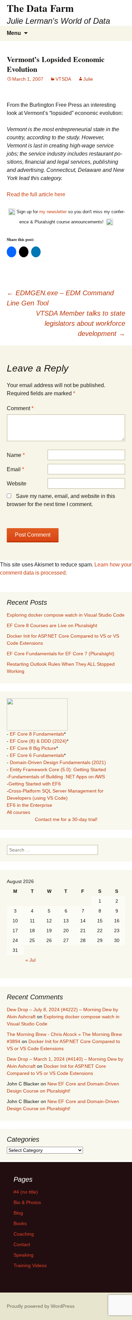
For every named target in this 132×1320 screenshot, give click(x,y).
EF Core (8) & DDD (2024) (38, 741)
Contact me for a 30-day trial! (66, 819)
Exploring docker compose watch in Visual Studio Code (66, 615)
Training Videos (30, 1265)
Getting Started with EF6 (34, 783)
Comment (20, 408)
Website (16, 483)
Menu (14, 33)
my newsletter (53, 211)
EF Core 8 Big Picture (33, 748)
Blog (18, 1213)
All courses (18, 812)
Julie (88, 79)
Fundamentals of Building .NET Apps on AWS (56, 776)
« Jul (30, 960)
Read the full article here (36, 194)
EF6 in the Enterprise (29, 805)
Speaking (24, 1255)
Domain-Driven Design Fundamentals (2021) (58, 762)
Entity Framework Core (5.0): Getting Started (58, 769)
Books (20, 1223)
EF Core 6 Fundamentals (37, 755)
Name (16, 455)
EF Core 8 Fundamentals (37, 734)
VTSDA (63, 79)
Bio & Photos (27, 1202)
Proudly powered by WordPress (40, 1306)
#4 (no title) (26, 1192)
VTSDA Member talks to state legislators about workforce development (80, 323)
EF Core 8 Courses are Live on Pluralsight (52, 625)
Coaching (24, 1234)
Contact (22, 1244)
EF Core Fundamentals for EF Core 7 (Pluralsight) (60, 653)
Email (15, 469)
